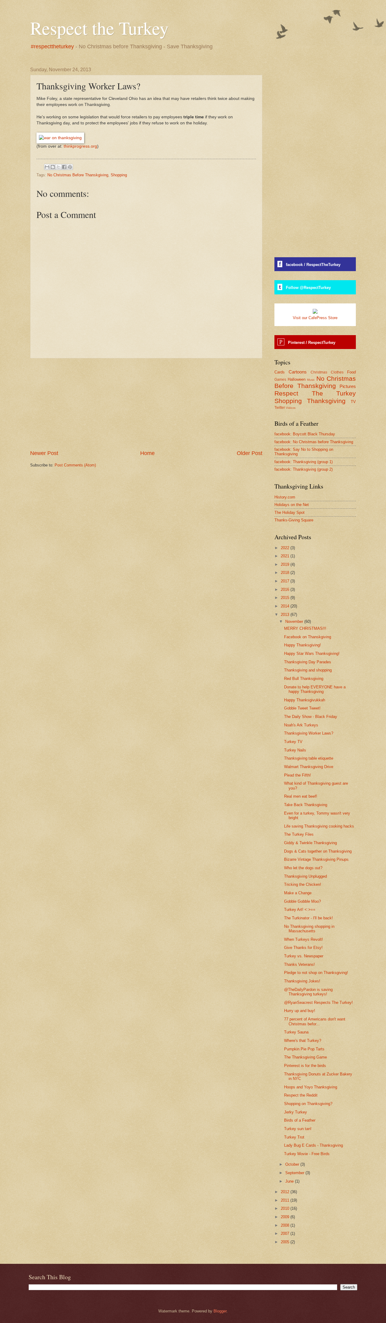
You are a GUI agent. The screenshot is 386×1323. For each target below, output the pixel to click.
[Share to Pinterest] (70, 167)
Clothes (337, 372)
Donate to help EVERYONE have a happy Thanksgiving (315, 689)
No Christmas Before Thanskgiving (77, 175)
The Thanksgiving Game (305, 1057)
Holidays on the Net (291, 504)
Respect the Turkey (99, 28)
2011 (285, 1200)
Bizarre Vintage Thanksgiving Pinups (316, 859)
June (290, 1181)
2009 (285, 1217)
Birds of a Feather (299, 1120)
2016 (285, 589)
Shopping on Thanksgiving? (308, 1103)
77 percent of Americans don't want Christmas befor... (314, 1021)
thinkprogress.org (80, 146)
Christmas (319, 372)
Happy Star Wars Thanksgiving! (312, 653)
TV (353, 401)
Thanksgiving (326, 400)
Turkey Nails (295, 750)
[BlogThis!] (53, 167)
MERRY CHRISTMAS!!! (305, 628)
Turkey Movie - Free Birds (307, 1154)
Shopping (119, 175)
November (294, 621)
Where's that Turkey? (302, 1040)
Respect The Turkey (315, 393)
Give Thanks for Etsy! (303, 947)
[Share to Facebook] (64, 167)
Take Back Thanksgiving (305, 804)
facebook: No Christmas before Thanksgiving (313, 442)
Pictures (348, 386)
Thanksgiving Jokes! (302, 981)
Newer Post (44, 453)
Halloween (296, 379)
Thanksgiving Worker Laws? (308, 733)
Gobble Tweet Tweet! (302, 708)
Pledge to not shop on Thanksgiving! (316, 972)
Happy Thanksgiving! (302, 645)
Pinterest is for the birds (305, 1065)
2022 (285, 548)
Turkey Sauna (296, 1032)
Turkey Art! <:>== (299, 909)
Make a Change (298, 893)
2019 (285, 564)
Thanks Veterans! (299, 964)
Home (147, 453)
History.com (284, 497)
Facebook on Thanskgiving (307, 637)
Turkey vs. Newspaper (303, 956)
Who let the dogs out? (303, 868)
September (295, 1173)
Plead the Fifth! (297, 775)
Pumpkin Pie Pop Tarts (304, 1049)
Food (351, 372)
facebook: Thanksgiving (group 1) (303, 462)
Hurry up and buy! (299, 1010)
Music (311, 379)
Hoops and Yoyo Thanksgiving (310, 1087)
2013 (285, 614)
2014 (285, 606)
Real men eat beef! (300, 796)
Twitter (279, 407)
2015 (285, 597)
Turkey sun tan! (298, 1128)
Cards (279, 372)
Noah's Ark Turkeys (301, 725)
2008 (285, 1225)
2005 (285, 1242)
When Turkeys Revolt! (303, 939)
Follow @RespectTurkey (308, 287)
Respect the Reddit (301, 1095)
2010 (285, 1208)
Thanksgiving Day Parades (307, 662)
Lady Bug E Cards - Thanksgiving (313, 1145)
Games (280, 379)
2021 (285, 556)
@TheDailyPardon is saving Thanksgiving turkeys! (308, 991)
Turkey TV (293, 741)
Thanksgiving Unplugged (305, 876)
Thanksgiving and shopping (308, 670)
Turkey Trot (294, 1137)
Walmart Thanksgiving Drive (308, 766)
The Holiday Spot (289, 512)
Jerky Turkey (295, 1112)
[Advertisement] (146, 404)
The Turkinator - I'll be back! (308, 918)
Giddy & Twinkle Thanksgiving (310, 843)
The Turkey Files (299, 834)
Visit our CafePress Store (315, 318)
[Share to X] (58, 167)
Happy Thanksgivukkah (304, 700)
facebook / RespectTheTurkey (313, 264)
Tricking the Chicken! (302, 884)
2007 (285, 1233)
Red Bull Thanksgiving (303, 678)
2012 (285, 1192)
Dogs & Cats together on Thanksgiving (318, 851)
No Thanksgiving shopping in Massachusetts (309, 928)
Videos (291, 407)
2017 (285, 581)
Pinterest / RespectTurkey (311, 342)
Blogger (220, 1311)
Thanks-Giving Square (293, 520)
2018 (285, 572)
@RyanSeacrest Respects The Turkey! (318, 1002)
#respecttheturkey (52, 46)
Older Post (249, 453)
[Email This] (47, 167)
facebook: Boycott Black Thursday (304, 434)
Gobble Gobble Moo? (302, 901)
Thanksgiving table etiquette (308, 758)
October (292, 1164)
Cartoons (298, 371)
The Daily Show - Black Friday (310, 716)
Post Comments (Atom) (75, 465)
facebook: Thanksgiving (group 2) (303, 469)
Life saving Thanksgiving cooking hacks (319, 826)
